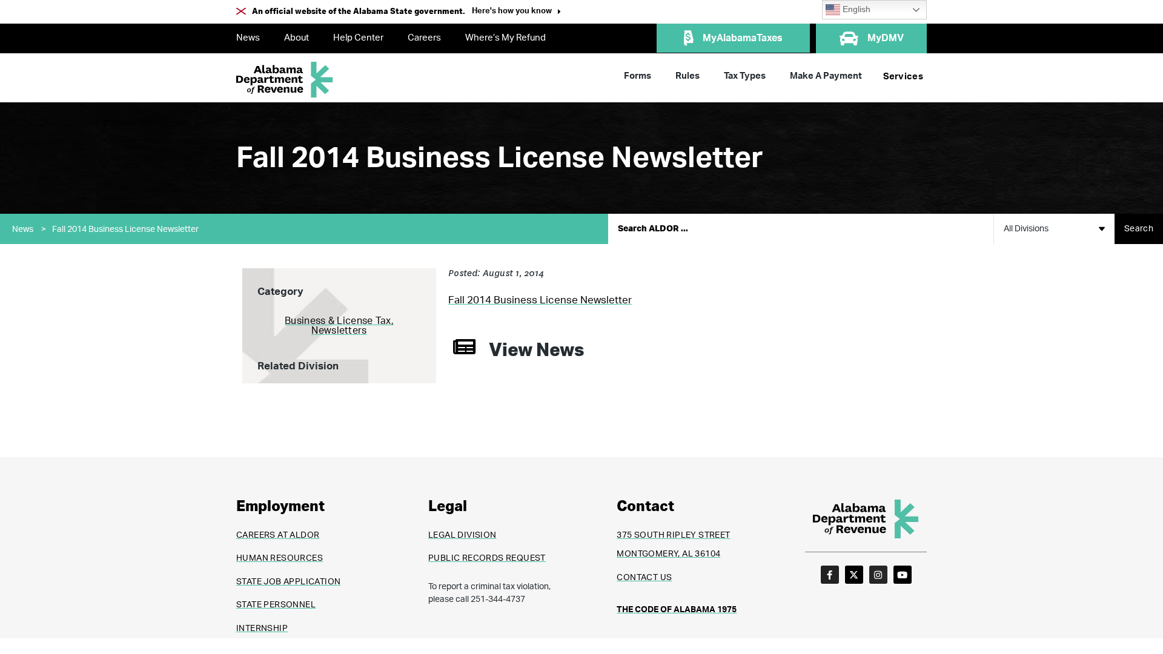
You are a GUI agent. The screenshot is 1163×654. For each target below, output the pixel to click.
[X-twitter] (854, 575)
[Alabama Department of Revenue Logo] (284, 79)
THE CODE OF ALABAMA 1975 (677, 610)
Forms (637, 76)
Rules (687, 76)
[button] (516, 12)
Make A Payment (826, 76)
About (296, 37)
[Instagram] (878, 575)
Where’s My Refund (505, 37)
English (855, 9)
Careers (424, 37)
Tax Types (745, 76)
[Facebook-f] (830, 575)
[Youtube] (902, 575)
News (248, 37)
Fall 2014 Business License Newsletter (125, 229)
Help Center (358, 37)
